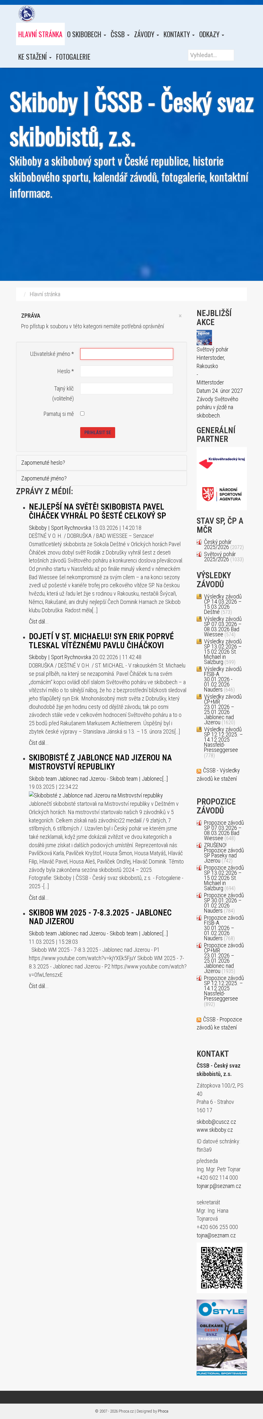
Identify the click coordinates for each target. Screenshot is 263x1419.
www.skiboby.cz (215, 1129)
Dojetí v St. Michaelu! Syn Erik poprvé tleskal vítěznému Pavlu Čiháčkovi (101, 641)
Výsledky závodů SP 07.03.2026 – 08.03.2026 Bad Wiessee (223, 626)
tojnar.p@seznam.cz (219, 1185)
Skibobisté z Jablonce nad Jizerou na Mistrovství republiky (100, 762)
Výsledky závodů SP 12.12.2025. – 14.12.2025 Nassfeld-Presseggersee (223, 739)
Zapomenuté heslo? (43, 462)
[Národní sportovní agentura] (222, 494)
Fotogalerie (73, 56)
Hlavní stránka (40, 34)
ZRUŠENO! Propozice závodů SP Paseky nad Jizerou (224, 853)
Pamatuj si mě (59, 413)
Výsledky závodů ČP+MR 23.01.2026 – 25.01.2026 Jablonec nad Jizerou (223, 709)
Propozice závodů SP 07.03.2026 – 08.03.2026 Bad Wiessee (224, 830)
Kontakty (177, 34)
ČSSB (118, 34)
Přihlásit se (97, 432)
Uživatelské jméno (52, 353)
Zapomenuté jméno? (44, 478)
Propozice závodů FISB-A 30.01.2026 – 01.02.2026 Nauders (224, 928)
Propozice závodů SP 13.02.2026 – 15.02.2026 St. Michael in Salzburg (224, 877)
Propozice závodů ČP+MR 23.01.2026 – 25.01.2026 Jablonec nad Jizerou (224, 958)
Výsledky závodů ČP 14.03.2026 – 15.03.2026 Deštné (223, 604)
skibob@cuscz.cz (216, 1121)
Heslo (65, 371)
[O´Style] (222, 1337)
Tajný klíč (64, 388)
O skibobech (85, 34)
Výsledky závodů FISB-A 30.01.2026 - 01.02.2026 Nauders (223, 679)
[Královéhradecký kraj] (222, 462)
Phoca (163, 1411)
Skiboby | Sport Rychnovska (60, 527)
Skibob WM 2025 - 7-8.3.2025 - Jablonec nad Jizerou (100, 917)
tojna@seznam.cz (216, 1235)
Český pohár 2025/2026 (218, 544)
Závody (145, 34)
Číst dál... (39, 621)
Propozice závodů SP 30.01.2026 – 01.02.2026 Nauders (224, 903)
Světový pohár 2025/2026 (220, 557)
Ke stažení (33, 56)
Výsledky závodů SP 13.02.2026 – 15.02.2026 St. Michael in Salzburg (223, 651)
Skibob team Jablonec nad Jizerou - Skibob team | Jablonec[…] (98, 778)
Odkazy (210, 34)
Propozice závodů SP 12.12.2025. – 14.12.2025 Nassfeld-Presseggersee (224, 988)
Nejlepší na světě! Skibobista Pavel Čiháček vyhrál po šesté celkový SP (97, 511)
